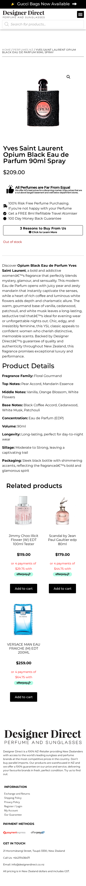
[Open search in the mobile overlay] (43, 24)
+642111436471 (21, 857)
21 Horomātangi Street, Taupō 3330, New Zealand (34, 850)
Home (6, 49)
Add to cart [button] (24, 589)
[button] (80, 14)
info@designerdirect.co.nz (27, 864)
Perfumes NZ (23, 49)
